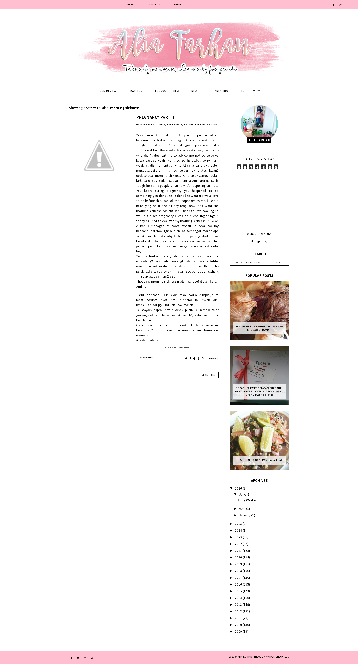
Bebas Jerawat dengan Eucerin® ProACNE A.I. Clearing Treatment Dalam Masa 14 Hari (259, 391)
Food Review (107, 90)
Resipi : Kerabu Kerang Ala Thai (259, 460)
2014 (239, 598)
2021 (239, 550)
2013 (239, 604)
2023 (239, 537)
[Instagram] (340, 5)
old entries (208, 374)
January (245, 515)
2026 (239, 488)
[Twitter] (258, 241)
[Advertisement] (259, 200)
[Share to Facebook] (190, 358)
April (242, 508)
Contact (154, 4)
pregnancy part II (155, 117)
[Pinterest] (92, 658)
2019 (239, 564)
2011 (239, 618)
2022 (239, 544)
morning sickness (152, 124)
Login (177, 4)
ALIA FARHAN (245, 656)
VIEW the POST (147, 357)
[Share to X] (186, 358)
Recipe (196, 90)
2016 (239, 584)
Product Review (167, 90)
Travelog (136, 90)
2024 (239, 530)
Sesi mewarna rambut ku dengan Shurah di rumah (259, 328)
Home (131, 4)
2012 (239, 611)
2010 (239, 625)
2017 (239, 577)
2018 (239, 571)
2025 (239, 523)
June (243, 494)
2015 (239, 591)
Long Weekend (248, 500)
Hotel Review (250, 90)
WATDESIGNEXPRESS (277, 656)
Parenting (220, 90)
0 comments (211, 358)
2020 (239, 557)
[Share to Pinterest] (194, 358)
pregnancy (175, 124)
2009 (239, 631)
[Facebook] (334, 5)
